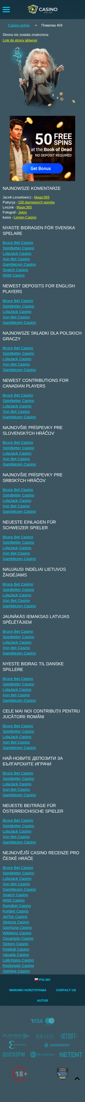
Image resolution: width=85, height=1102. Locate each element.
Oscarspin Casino (18, 938)
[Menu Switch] (6, 9)
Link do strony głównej (20, 40)
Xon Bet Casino (16, 259)
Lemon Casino (25, 217)
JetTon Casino (15, 917)
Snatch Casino (15, 270)
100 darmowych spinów (36, 202)
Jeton (22, 212)
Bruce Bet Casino (18, 243)
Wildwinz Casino (17, 933)
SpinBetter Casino (18, 248)
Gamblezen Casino (19, 264)
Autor (42, 1000)
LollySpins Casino (18, 960)
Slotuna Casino (16, 922)
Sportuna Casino (17, 927)
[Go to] (42, 147)
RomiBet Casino (17, 906)
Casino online (19, 25)
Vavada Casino (16, 955)
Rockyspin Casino (18, 966)
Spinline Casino (16, 971)
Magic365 (41, 197)
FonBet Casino (16, 911)
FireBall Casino (16, 949)
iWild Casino (14, 275)
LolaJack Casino (17, 253)
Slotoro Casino (15, 944)
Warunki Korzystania (27, 990)
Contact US (66, 990)
